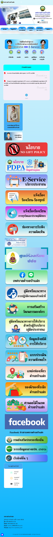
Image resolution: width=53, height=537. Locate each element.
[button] (4, 29)
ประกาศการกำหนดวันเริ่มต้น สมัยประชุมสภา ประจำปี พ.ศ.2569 (21, 73)
